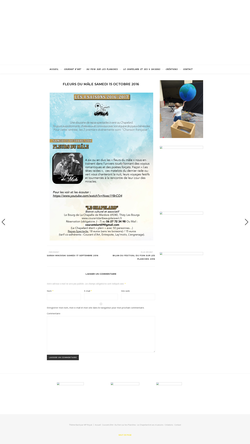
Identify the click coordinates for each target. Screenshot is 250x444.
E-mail (88, 290)
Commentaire (53, 313)
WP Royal (88, 424)
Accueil (54, 69)
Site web (125, 290)
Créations (172, 69)
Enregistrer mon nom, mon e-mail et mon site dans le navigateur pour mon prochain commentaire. (95, 307)
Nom (50, 290)
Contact (188, 69)
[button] (3, 222)
